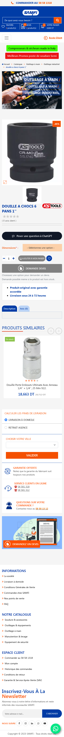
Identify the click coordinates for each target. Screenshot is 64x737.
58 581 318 (24, 486)
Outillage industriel (52, 64)
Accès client (55, 37)
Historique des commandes (18, 669)
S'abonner (52, 713)
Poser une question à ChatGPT (34, 236)
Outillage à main (33, 64)
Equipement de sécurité (16, 642)
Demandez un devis (25, 544)
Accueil (7, 64)
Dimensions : (10, 247)
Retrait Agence (18, 427)
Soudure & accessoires (15, 619)
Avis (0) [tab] (24, 308)
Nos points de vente (14, 598)
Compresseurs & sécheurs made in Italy (32, 48)
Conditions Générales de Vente (19, 587)
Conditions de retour (14, 674)
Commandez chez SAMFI (16, 592)
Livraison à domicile (21, 419)
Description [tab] (9, 308)
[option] (32, 365)
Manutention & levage (15, 636)
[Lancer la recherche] (57, 20)
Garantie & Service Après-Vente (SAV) (23, 680)
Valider (32, 455)
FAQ (6, 603)
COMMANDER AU (33, 2)
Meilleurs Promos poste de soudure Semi (32, 55)
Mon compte (11, 663)
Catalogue (18, 64)
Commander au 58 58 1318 (18, 657)
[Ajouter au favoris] (49, 258)
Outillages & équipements (17, 625)
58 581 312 (24, 490)
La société (9, 576)
